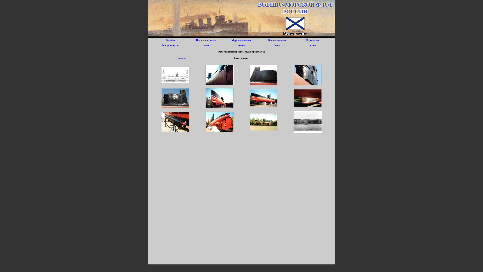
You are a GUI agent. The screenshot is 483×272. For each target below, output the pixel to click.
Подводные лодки (206, 40)
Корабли (170, 40)
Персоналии (312, 40)
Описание (182, 58)
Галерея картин (170, 45)
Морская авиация (241, 40)
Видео (277, 45)
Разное (312, 45)
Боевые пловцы (277, 40)
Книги (206, 45)
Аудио (241, 45)
